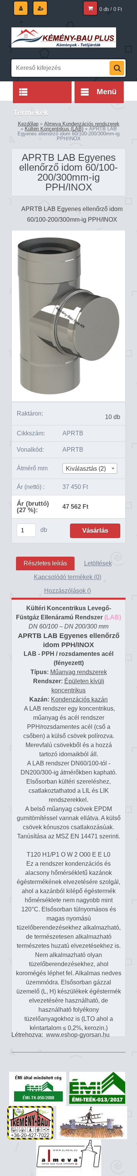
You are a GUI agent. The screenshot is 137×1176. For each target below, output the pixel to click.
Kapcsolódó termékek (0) (67, 577)
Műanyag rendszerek (78, 672)
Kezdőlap (28, 124)
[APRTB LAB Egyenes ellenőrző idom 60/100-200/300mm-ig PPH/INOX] (68, 233)
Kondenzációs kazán (79, 699)
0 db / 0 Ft (110, 9)
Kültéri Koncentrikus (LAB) (54, 129)
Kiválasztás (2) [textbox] (86, 468)
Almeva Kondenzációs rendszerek (81, 124)
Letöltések (98, 563)
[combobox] (89, 468)
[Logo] (63, 37)
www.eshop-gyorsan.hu (78, 1035)
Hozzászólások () (67, 590)
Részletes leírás (45, 563)
